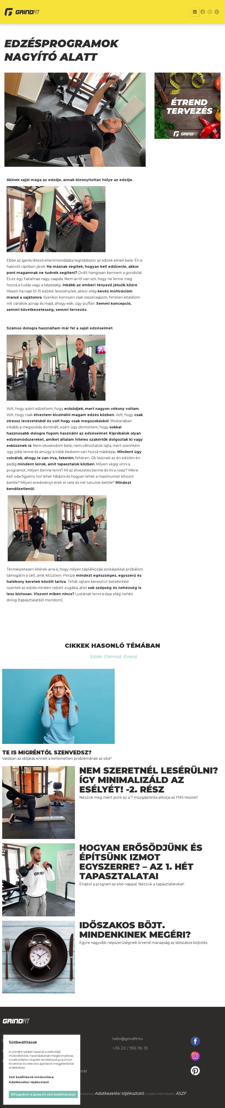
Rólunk (64, 1051)
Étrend (130, 656)
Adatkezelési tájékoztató (119, 1093)
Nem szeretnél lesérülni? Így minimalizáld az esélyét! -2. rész (148, 780)
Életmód (112, 656)
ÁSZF (181, 1093)
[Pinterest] (216, 11)
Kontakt (65, 1061)
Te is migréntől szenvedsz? (46, 752)
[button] (195, 11)
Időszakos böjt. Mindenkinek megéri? (135, 930)
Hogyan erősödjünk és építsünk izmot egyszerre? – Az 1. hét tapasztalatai (140, 861)
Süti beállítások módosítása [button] (31, 1077)
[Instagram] (209, 11)
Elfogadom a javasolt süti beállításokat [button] (43, 1094)
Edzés (96, 656)
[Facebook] (202, 11)
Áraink (63, 1040)
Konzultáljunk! (72, 1071)
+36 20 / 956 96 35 (130, 1048)
